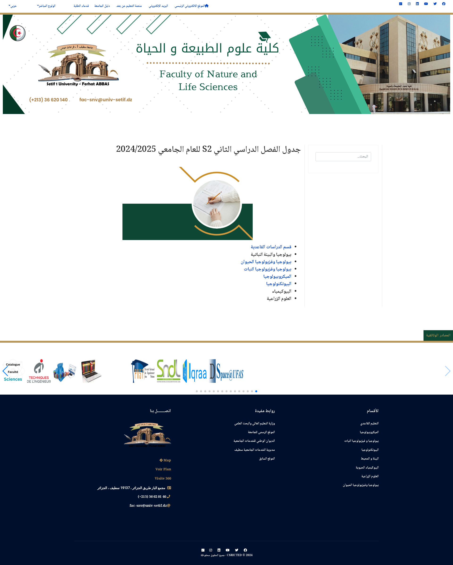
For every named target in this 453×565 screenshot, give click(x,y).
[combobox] (343, 156)
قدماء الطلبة (81, 6)
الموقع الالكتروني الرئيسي (189, 6)
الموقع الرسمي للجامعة (261, 432)
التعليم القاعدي (369, 423)
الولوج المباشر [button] (47, 6)
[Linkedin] (417, 4)
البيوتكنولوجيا (278, 284)
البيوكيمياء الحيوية (367, 467)
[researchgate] (400, 4)
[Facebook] (443, 4)
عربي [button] (13, 6)
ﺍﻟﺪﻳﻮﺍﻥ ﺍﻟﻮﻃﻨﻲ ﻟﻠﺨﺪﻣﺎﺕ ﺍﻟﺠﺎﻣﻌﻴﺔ (254, 441)
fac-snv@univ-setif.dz (148, 506)
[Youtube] (426, 4)
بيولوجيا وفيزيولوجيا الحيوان (361, 485)
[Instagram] (409, 4)
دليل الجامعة (102, 6)
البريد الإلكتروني (158, 6)
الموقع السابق (267, 458)
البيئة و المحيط (370, 458)
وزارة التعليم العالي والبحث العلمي (254, 423)
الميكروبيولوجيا (369, 432)
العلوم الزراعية (370, 476)
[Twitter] (435, 4)
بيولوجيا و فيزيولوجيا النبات (361, 441)
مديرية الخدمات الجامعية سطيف (254, 450)
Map (167, 461)
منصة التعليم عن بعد (129, 6)
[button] (256, 391)
